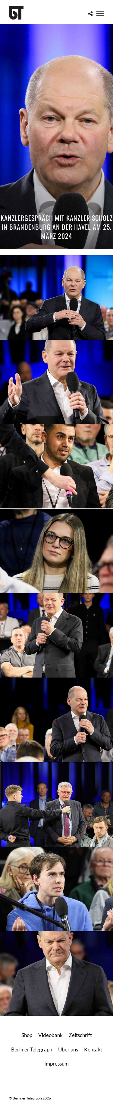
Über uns (68, 1049)
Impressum (56, 1063)
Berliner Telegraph (31, 1049)
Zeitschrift (80, 1035)
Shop (26, 1035)
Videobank (50, 1035)
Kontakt (93, 1049)
